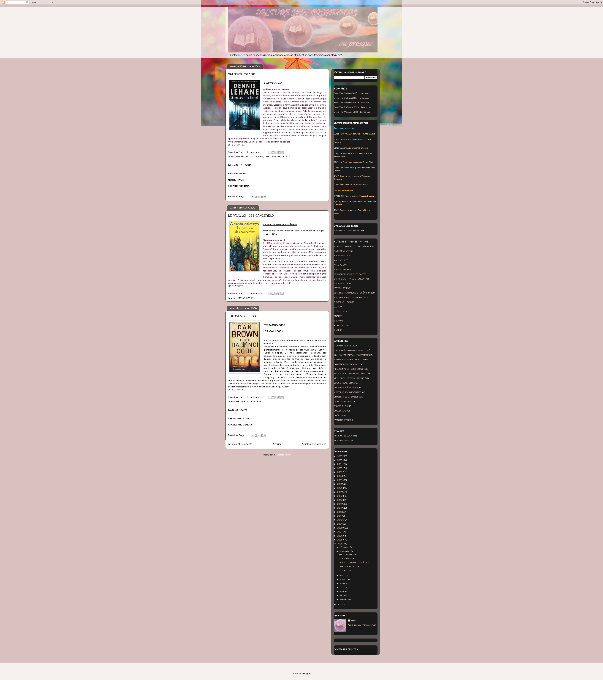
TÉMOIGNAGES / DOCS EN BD (348, 368)
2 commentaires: (255, 152)
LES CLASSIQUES (342, 401)
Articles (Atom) (284, 454)
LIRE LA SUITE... (236, 144)
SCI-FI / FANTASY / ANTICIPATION (351, 355)
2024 (340, 464)
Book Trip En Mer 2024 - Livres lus (351, 102)
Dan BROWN (237, 410)
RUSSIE (338, 330)
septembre (345, 551)
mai (342, 587)
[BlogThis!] (273, 152)
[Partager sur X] (276, 152)
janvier (344, 599)
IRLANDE (338, 320)
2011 (339, 515)
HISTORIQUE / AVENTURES (347, 392)
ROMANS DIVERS (245, 298)
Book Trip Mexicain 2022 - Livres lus (352, 111)
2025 (340, 460)
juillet (343, 579)
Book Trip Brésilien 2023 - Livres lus (352, 107)
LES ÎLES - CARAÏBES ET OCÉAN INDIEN (354, 292)
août (342, 575)
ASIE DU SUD (340, 264)
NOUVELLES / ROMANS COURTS (349, 373)
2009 (340, 523)
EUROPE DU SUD (342, 283)
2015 (339, 500)
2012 (339, 511)
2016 (339, 495)
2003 (340, 604)
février (344, 595)
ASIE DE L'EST (341, 260)
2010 (339, 519)
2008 (340, 527)
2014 (339, 503)
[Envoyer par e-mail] (270, 152)
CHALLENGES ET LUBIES (346, 396)
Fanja (354, 620)
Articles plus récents (240, 444)
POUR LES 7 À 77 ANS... (345, 387)
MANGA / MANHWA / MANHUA (349, 359)
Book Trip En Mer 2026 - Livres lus (351, 93)
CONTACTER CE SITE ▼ (346, 649)
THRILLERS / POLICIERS (277, 156)
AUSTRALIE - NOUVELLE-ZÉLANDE (351, 297)
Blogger (306, 673)
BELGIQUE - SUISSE (344, 302)
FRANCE (338, 316)
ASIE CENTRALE (342, 255)
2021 (339, 475)
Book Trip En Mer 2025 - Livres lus (351, 97)
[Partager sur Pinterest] (282, 152)
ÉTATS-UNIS (340, 311)
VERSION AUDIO (342, 440)
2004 (340, 543)
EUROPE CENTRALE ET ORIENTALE (352, 278)
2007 (340, 531)
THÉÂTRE (339, 415)
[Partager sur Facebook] (279, 152)
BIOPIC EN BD (341, 406)
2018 (339, 488)
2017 (339, 492)
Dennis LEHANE (239, 165)
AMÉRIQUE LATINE (343, 251)
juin (342, 583)
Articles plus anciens (314, 444)
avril (342, 591)
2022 (340, 472)
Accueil (277, 444)
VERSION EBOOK (342, 435)
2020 (340, 480)
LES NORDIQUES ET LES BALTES (350, 274)
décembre (345, 547)
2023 (340, 468)
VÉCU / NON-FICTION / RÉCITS (349, 378)
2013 (339, 507)
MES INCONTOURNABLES (249, 156)
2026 (340, 456)
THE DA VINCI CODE (243, 316)
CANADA (338, 306)
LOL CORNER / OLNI (343, 382)
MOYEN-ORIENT (342, 288)
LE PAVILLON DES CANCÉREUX (251, 215)
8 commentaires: (255, 397)
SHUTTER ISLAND (241, 74)
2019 (339, 484)
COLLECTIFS (340, 410)
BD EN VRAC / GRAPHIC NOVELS (350, 350)
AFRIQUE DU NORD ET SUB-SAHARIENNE (355, 246)
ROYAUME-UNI (341, 325)
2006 (340, 535)
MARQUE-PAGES (342, 420)
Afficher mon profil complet (362, 624)
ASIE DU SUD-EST (343, 269)
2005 (340, 539)
